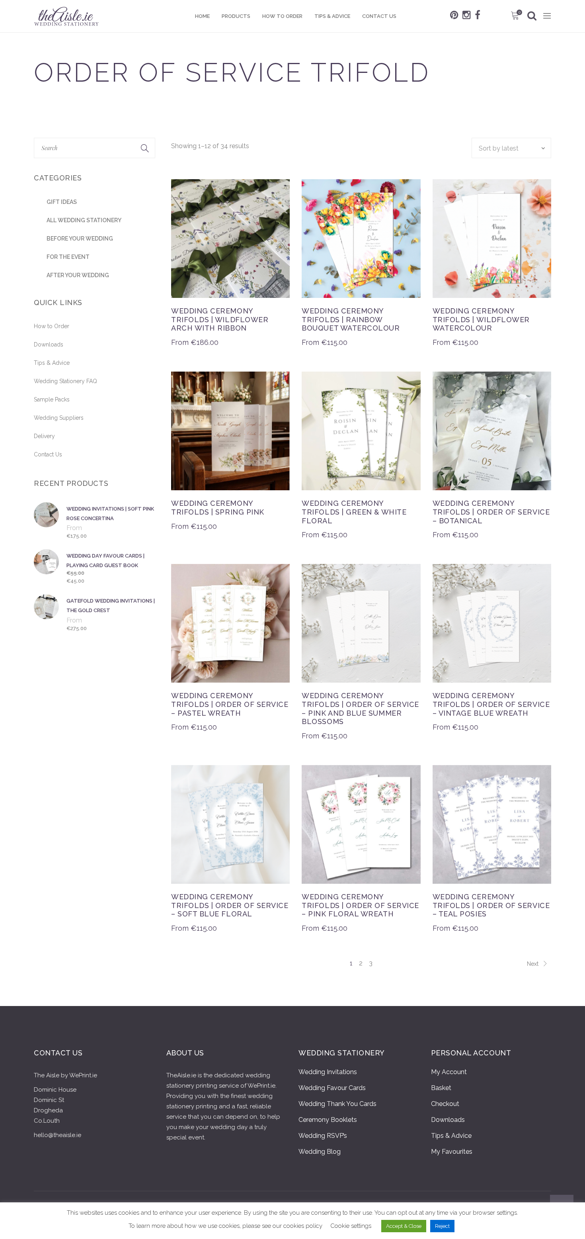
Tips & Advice (52, 363)
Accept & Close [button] (403, 1226)
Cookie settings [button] (350, 1225)
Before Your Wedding (80, 238)
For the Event (68, 257)
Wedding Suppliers (59, 418)
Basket (441, 1088)
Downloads (48, 344)
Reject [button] (442, 1226)
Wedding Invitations (327, 1072)
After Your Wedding (78, 275)
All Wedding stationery (84, 220)
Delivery (44, 436)
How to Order (51, 326)
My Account (449, 1072)
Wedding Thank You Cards (337, 1104)
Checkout (445, 1104)
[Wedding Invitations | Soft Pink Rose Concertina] (48, 522)
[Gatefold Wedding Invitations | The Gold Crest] (48, 614)
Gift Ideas (62, 202)
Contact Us (48, 454)
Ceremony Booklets (327, 1120)
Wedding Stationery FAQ (65, 381)
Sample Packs (52, 399)
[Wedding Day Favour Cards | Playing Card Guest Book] (48, 567)
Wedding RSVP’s (322, 1135)
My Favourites (451, 1151)
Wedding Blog (319, 1151)
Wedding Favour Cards (332, 1088)
